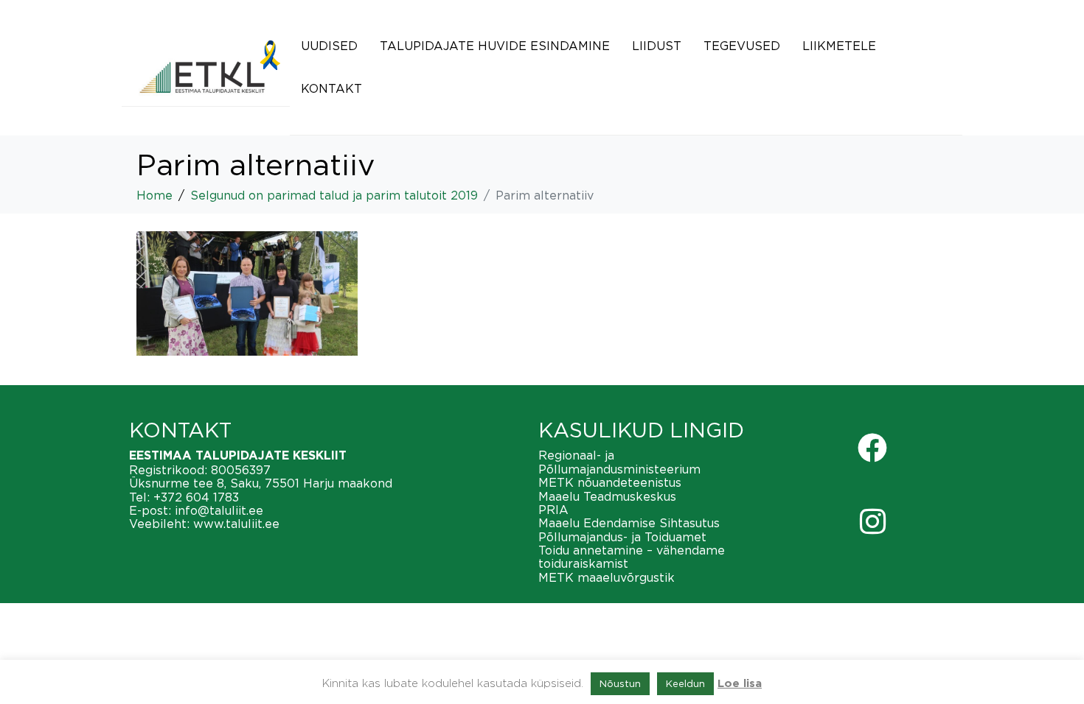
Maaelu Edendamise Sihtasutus (629, 522)
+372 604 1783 (196, 497)
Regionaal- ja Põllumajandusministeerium (619, 461)
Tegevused (741, 45)
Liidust (656, 45)
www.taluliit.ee (236, 523)
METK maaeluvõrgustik (606, 577)
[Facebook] (872, 447)
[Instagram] (872, 521)
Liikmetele (839, 45)
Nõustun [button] (620, 683)
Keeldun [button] (685, 683)
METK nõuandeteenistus (609, 482)
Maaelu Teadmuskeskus (607, 496)
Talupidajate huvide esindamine (495, 45)
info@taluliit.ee (219, 510)
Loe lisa (740, 683)
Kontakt (331, 88)
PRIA (553, 509)
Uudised (329, 45)
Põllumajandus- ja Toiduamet (622, 536)
